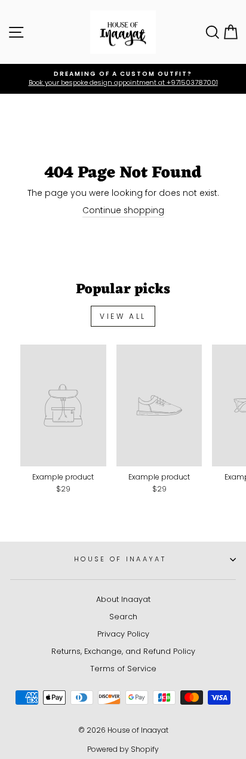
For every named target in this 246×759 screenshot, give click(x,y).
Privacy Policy (123, 634)
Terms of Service (123, 668)
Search (123, 616)
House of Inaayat (120, 559)
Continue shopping (123, 210)
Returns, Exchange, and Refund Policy (123, 651)
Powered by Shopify (123, 749)
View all (123, 316)
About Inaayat (123, 599)
